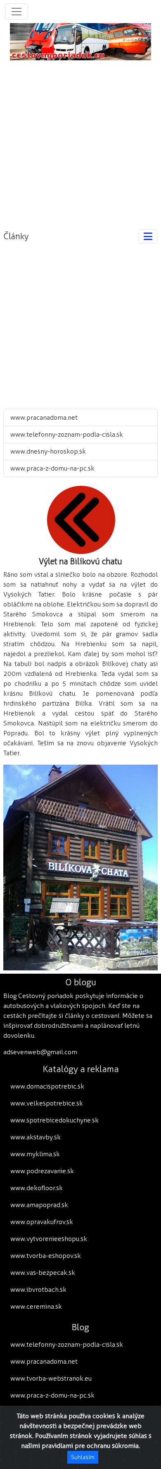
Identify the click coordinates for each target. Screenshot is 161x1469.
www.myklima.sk (35, 1154)
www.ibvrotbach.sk (38, 1289)
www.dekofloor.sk (36, 1188)
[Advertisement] (80, 140)
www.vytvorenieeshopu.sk (48, 1239)
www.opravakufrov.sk (41, 1222)
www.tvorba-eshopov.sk (45, 1256)
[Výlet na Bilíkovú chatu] (80, 519)
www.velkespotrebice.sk (46, 1103)
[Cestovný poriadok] (80, 41)
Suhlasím (83, 1457)
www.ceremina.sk (36, 1306)
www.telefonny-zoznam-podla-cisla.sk (66, 434)
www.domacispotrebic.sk (47, 1086)
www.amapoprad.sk (39, 1205)
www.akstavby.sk (35, 1137)
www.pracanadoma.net (44, 417)
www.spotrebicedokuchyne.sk (54, 1120)
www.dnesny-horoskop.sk (48, 451)
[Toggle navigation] (16, 11)
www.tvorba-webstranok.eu (51, 1378)
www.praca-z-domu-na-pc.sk (52, 468)
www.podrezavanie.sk (42, 1171)
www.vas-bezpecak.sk (42, 1272)
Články (15, 236)
